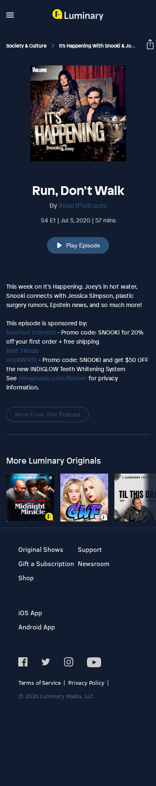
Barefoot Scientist (31, 332)
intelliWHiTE (21, 360)
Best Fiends (22, 350)
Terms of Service (39, 682)
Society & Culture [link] (27, 45)
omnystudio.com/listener (52, 378)
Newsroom (93, 563)
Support (90, 549)
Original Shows (40, 549)
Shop (26, 577)
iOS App (30, 612)
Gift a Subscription (46, 563)
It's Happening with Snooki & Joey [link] (98, 45)
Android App (36, 626)
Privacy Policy (86, 682)
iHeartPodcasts (82, 205)
